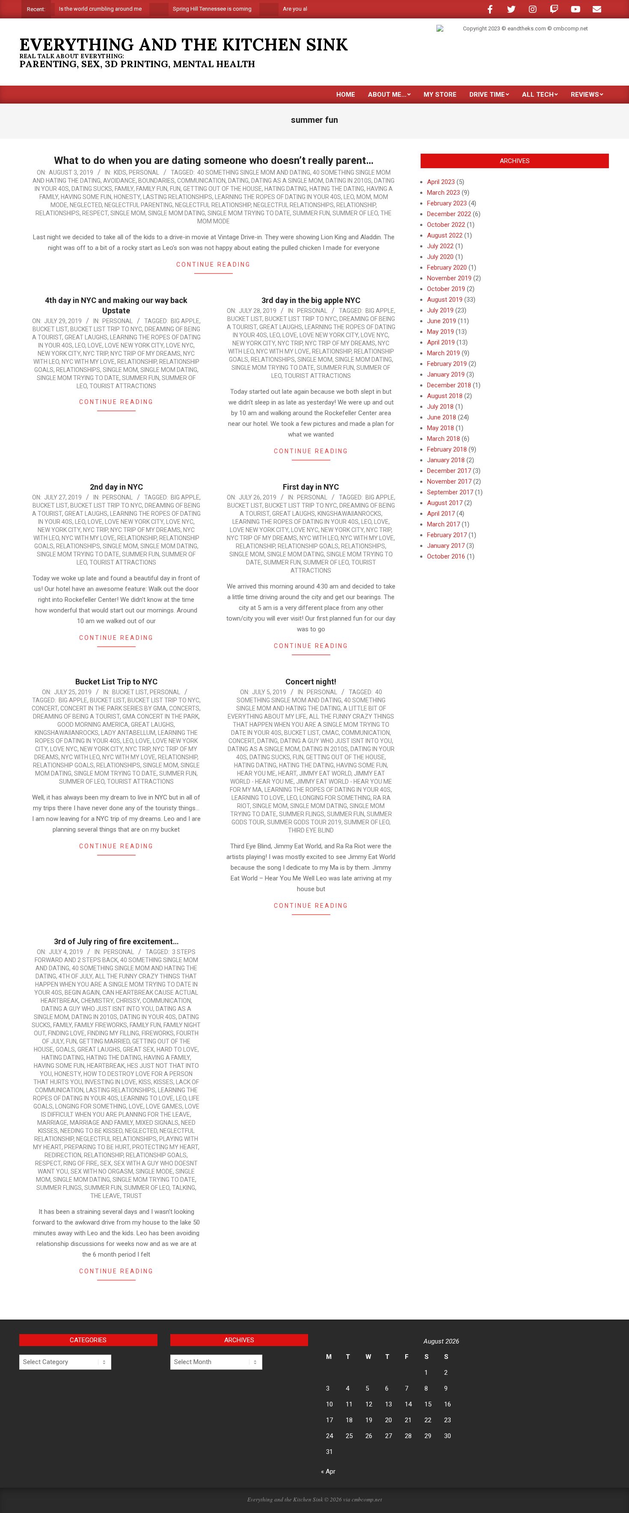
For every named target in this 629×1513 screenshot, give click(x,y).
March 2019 (443, 353)
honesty (127, 196)
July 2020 (440, 257)
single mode (154, 1171)
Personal (144, 172)
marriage (52, 1122)
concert (45, 708)
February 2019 (447, 364)
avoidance (119, 180)
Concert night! (310, 681)
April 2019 (441, 342)
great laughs (86, 337)
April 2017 (441, 513)
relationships (58, 213)
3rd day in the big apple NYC (310, 300)
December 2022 (449, 214)
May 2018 (440, 428)
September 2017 (450, 492)
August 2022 (445, 235)
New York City (59, 353)
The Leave (105, 1195)
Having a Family (167, 1057)
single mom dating (176, 213)
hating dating (285, 188)
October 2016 (446, 556)
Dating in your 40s (148, 1017)
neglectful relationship (213, 205)
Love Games (164, 1106)
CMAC (330, 732)
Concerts (184, 708)
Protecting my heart (165, 1147)
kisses (163, 1082)
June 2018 (441, 417)
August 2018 (445, 396)
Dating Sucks (91, 188)
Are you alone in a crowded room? (297, 9)
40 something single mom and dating (253, 172)
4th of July (75, 976)
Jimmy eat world (325, 773)
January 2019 (446, 374)
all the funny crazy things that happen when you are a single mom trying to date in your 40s (313, 724)
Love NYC (179, 345)
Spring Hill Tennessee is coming (184, 9)
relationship (356, 205)
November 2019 (449, 278)
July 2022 (440, 246)
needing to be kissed (91, 1130)
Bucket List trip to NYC (106, 329)
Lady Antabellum (128, 732)
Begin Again (82, 992)
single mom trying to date (249, 213)
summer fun (311, 213)
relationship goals (308, 546)
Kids (120, 172)
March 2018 (443, 439)
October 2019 (446, 289)
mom (363, 196)
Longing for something (335, 797)
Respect (95, 213)
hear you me (256, 773)
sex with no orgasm (102, 1171)
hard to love (177, 1049)
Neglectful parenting (138, 205)
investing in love (110, 1082)
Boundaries (156, 180)
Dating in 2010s (348, 180)
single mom (127, 213)
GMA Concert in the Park (160, 716)
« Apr (328, 1471)
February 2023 (447, 203)
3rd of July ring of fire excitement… (116, 941)
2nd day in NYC (116, 486)
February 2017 (447, 535)
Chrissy (128, 1000)
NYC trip (95, 353)
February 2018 (447, 449)
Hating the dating (336, 188)
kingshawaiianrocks (349, 513)
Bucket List (129, 692)
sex (105, 1163)
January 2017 (446, 546)
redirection (63, 1155)
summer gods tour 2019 (304, 822)
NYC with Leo (319, 538)
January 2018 (446, 460)
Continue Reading (213, 264)
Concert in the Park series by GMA (113, 708)
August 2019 (445, 299)
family (124, 188)
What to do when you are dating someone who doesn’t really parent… (214, 160)
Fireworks (158, 1033)
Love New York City (134, 345)
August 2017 (445, 503)
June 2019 (441, 321)
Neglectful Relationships (293, 205)
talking (183, 1187)
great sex (138, 1049)
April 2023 (441, 182)
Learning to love (257, 797)
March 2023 (443, 192)
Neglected (86, 205)
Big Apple (185, 321)
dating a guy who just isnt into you (336, 740)
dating (238, 180)
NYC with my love (88, 361)
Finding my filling (113, 1033)
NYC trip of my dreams (145, 353)
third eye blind (311, 830)
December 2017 (449, 471)
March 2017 (443, 524)
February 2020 (447, 267)
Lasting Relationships (177, 196)
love (95, 345)
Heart (287, 773)
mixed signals (157, 1122)
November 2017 (449, 481)
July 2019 (440, 310)
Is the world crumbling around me (72, 9)
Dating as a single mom (287, 180)
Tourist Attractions (122, 386)
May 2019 (440, 332)
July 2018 (440, 406)
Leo (349, 196)
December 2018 (449, 385)
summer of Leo (355, 213)
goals (65, 1049)
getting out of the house (222, 188)
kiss (145, 1082)
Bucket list (50, 329)
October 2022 (446, 225)
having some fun (86, 196)
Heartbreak (106, 1065)
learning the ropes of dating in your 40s (278, 196)
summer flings (301, 814)
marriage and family (101, 1122)
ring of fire (80, 1163)
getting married (104, 1041)
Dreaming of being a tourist (76, 716)
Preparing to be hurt (97, 1147)
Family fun (151, 188)
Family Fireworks (100, 1025)
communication (201, 180)
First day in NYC (311, 486)
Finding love (66, 1033)
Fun (175, 188)
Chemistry (97, 1000)
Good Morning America (92, 724)
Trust (132, 1195)
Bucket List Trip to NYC (116, 681)
